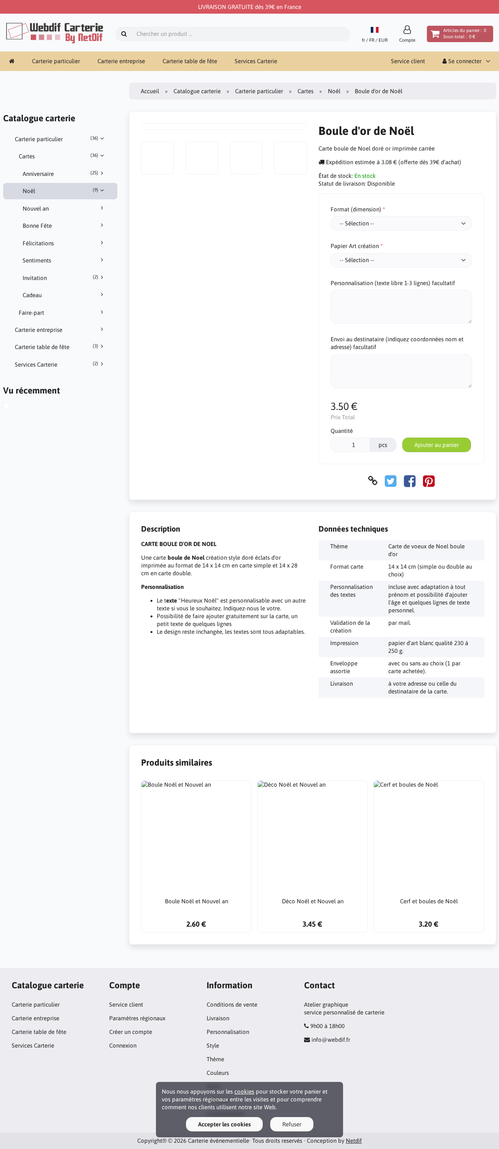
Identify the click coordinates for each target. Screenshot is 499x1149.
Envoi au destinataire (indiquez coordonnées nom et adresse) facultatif (397, 343)
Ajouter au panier (436, 445)
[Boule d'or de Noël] (15, 407)
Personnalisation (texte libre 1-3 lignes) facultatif (393, 283)
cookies (244, 1091)
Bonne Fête (37, 225)
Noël (60, 190)
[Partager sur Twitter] (390, 481)
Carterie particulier (56, 61)
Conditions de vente (232, 1004)
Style (213, 1045)
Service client (408, 61)
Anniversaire (60, 173)
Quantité (342, 430)
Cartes (58, 156)
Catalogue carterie (197, 91)
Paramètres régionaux (137, 1018)
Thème (215, 1059)
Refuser (291, 1124)
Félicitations (38, 243)
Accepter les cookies (224, 1124)
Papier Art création (355, 246)
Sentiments (37, 260)
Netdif (354, 1140)
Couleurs (218, 1072)
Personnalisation (228, 1031)
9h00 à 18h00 (327, 1026)
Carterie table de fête (190, 61)
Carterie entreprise (121, 61)
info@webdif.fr (330, 1039)
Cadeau (32, 295)
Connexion (122, 1045)
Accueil (150, 91)
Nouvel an (36, 208)
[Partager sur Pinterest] (429, 481)
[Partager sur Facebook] (410, 481)
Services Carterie (256, 61)
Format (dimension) (356, 209)
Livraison (218, 1018)
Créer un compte (130, 1031)
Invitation (60, 277)
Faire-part (31, 312)
